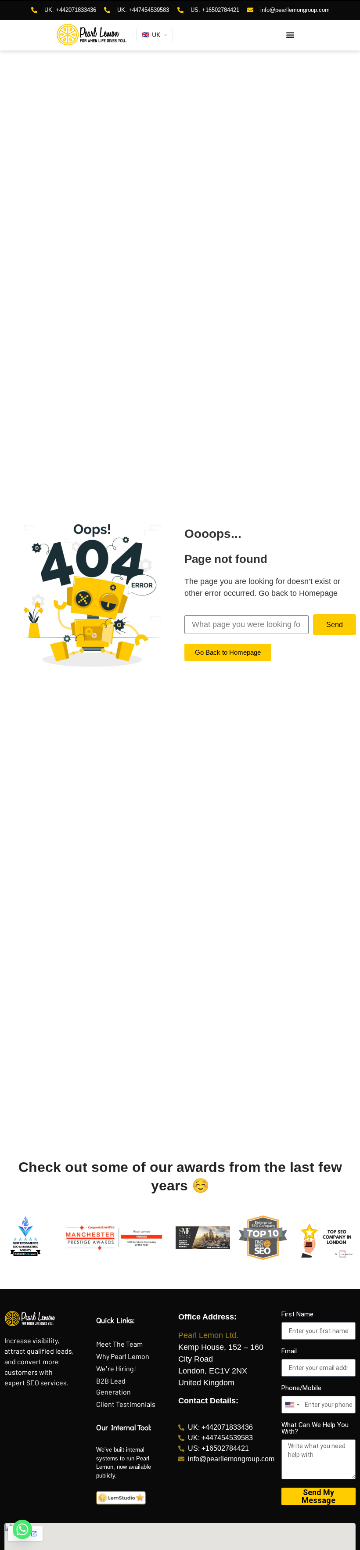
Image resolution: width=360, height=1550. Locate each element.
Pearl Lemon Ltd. (208, 1335)
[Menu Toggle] (290, 34)
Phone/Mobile (301, 1388)
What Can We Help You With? (315, 1428)
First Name (297, 1314)
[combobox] (292, 1404)
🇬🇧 (151, 34)
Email (289, 1351)
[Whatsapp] (22, 1529)
